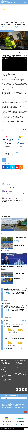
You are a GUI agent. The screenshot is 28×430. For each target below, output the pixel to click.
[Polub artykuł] (4, 167)
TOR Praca (4, 367)
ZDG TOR (17, 362)
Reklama (17, 366)
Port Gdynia (4, 380)
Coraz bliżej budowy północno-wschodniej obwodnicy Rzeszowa (19, 245)
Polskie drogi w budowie (6, 374)
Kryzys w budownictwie (6, 379)
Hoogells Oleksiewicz (6, 371)
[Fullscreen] (25, 70)
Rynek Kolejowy (5, 362)
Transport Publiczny (6, 364)
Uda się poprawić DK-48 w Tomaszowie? (9, 232)
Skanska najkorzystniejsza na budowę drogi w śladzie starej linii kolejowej (20, 239)
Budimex (3, 372)
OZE (2, 376)
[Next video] (7, 70)
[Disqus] (14, 199)
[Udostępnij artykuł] (8, 167)
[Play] (3, 70)
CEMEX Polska (4, 381)
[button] (23, 322)
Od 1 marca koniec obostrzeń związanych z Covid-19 (12, 266)
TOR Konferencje (19, 363)
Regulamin (18, 367)
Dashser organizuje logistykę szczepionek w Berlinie (19, 280)
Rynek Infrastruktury (6, 363)
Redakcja (17, 364)
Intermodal (4, 378)
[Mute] (11, 70)
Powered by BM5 (12, 428)
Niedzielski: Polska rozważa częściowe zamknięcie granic (20, 273)
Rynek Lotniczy (5, 366)
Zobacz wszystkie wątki (5, 384)
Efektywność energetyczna (7, 375)
